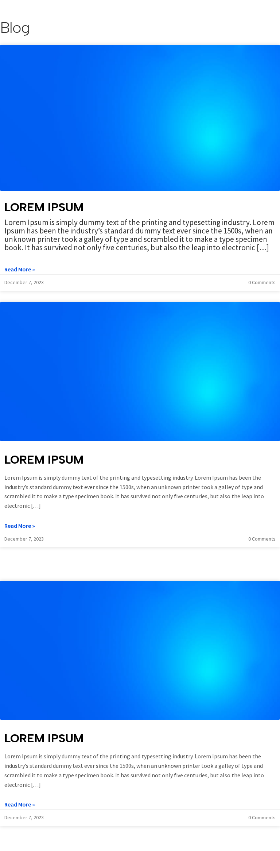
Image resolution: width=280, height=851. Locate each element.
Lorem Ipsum (43, 207)
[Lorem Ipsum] (140, 118)
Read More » (19, 269)
